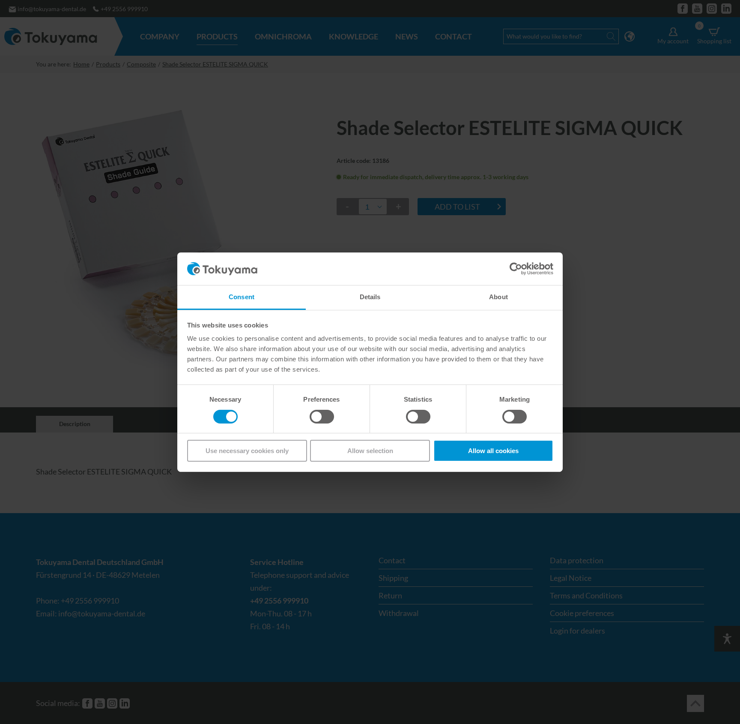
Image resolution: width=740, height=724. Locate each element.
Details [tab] (370, 296)
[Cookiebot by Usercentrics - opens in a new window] (515, 268)
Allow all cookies (493, 450)
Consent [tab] (241, 296)
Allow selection (370, 450)
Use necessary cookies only (247, 450)
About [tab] (498, 296)
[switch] (322, 417)
